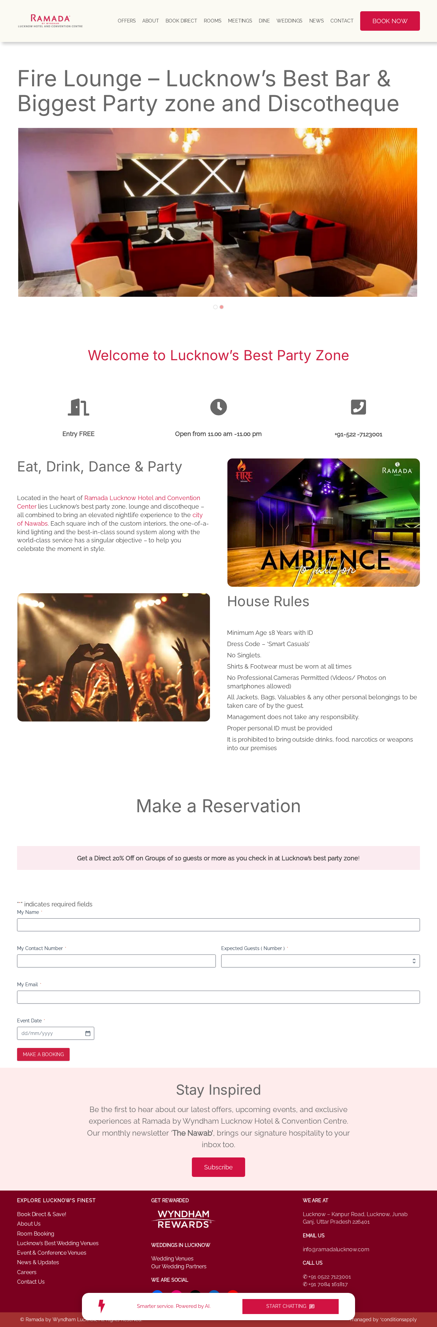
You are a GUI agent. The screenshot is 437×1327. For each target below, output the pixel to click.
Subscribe (218, 1167)
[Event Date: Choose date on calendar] (87, 1033)
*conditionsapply (398, 1319)
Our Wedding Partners (179, 1266)
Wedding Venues (172, 1258)
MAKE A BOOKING (43, 1054)
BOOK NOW (390, 21)
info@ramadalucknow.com (336, 1249)
